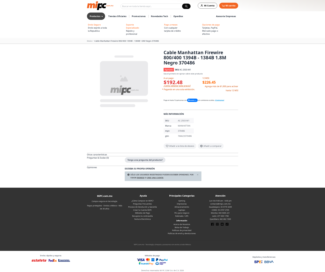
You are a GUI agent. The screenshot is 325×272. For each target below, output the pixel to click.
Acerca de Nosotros (182, 224)
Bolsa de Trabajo (182, 227)
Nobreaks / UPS (181, 216)
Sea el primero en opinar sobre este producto (183, 73)
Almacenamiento (182, 207)
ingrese (140, 177)
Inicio (89, 41)
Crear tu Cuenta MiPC (142, 210)
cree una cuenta (155, 177)
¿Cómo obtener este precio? (177, 85)
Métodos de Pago (142, 213)
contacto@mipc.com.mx (220, 204)
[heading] (106, 154)
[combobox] (156, 6)
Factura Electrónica (142, 219)
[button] (124, 80)
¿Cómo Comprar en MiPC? (142, 201)
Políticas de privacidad (181, 230)
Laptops (181, 210)
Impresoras (182, 204)
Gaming (181, 201)
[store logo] (100, 5)
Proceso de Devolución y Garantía (142, 207)
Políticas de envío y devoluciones (182, 233)
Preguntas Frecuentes (142, 204)
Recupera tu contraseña (142, 216)
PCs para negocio (181, 213)
